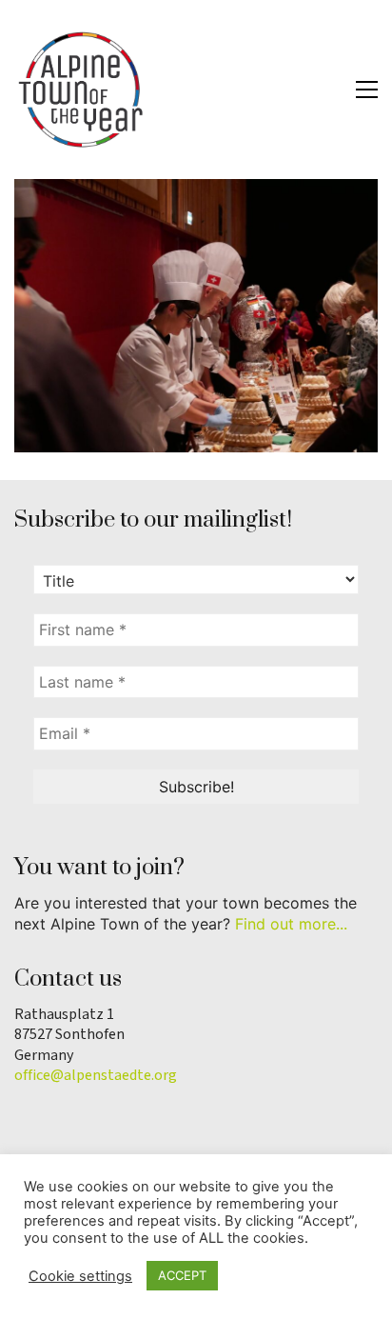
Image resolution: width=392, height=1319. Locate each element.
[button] (367, 89)
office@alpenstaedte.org (95, 1076)
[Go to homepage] (80, 89)
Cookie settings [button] (80, 1276)
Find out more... (291, 923)
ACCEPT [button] (182, 1275)
